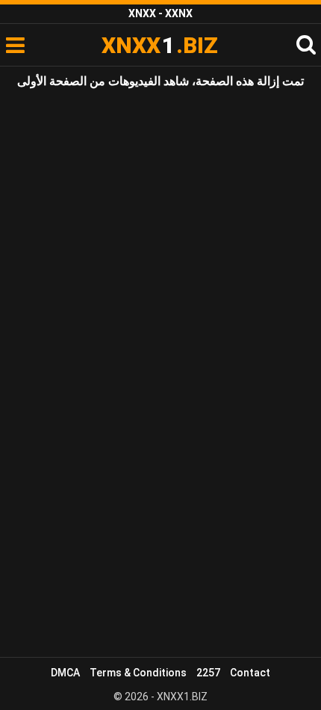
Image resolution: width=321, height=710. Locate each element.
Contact (250, 673)
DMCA (65, 673)
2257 (208, 673)
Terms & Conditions (138, 673)
